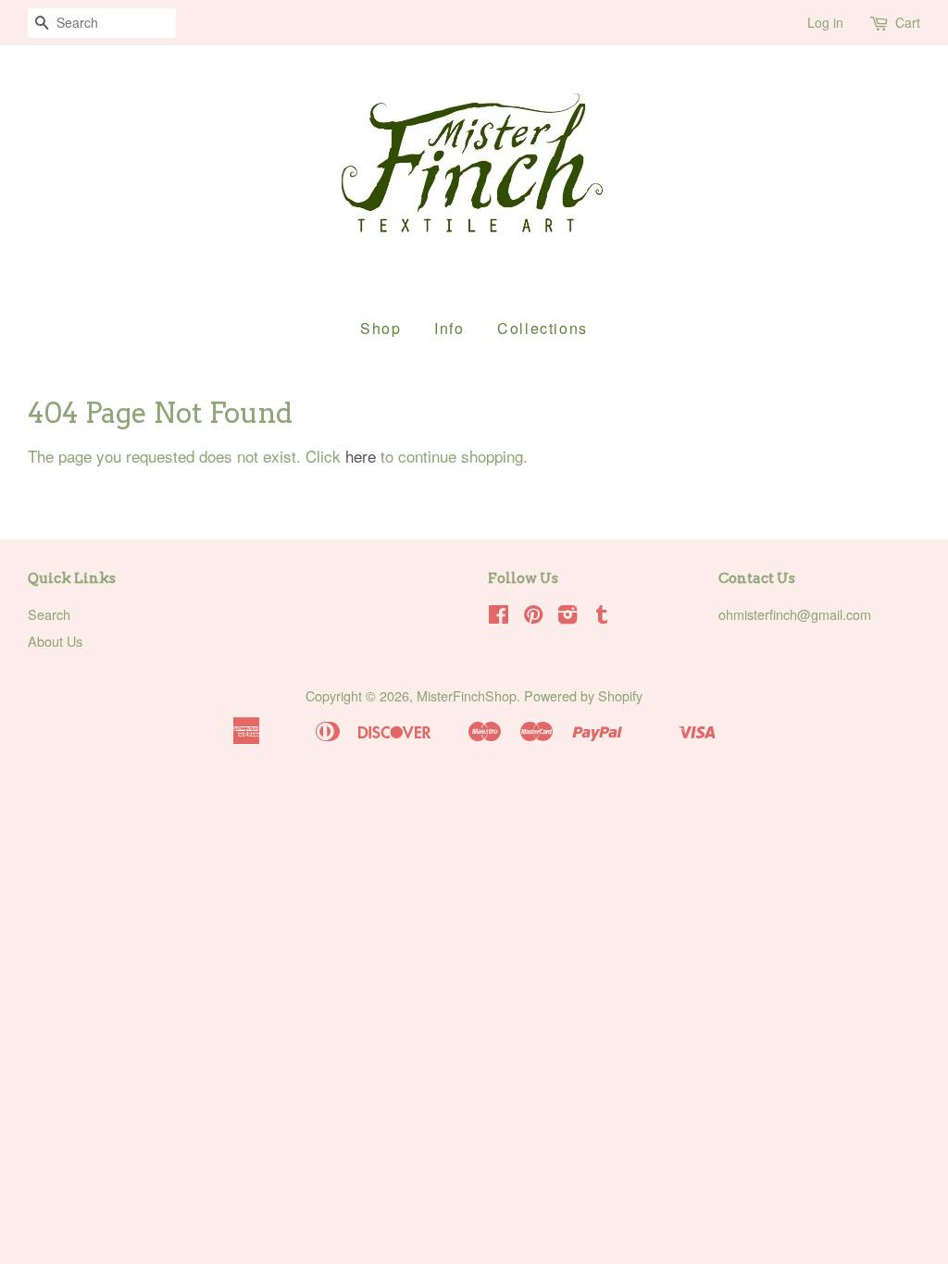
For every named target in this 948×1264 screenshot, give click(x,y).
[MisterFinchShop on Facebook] (498, 616)
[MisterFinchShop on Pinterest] (533, 616)
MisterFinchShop (467, 695)
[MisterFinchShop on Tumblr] (602, 616)
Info (449, 328)
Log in (825, 22)
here (360, 455)
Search (49, 614)
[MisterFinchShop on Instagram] (567, 616)
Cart (907, 22)
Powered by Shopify (583, 695)
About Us (55, 641)
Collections (542, 328)
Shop (380, 328)
